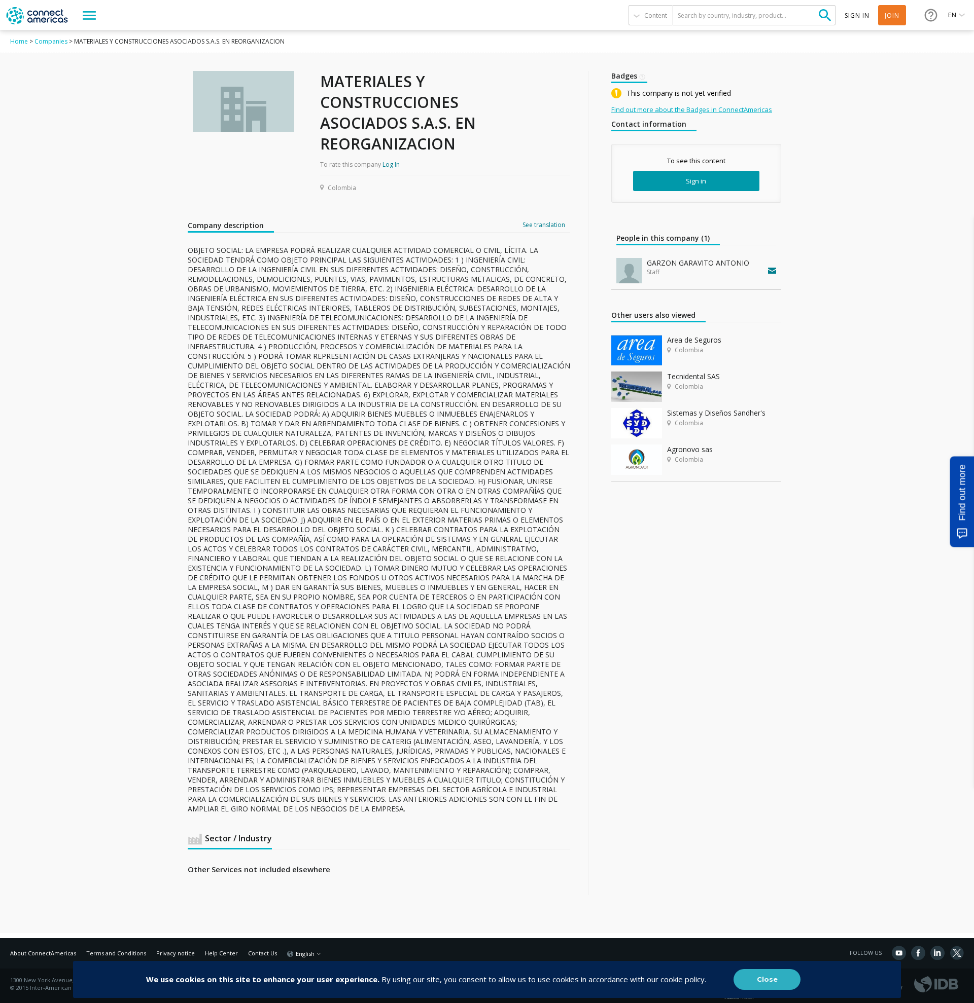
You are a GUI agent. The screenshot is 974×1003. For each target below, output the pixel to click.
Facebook (918, 953)
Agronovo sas (690, 449)
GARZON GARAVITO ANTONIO (698, 263)
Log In (391, 164)
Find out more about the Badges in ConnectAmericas (691, 109)
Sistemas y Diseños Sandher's (716, 413)
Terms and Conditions (116, 953)
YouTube (899, 953)
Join (892, 15)
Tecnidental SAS (693, 376)
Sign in (696, 180)
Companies (50, 41)
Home (19, 41)
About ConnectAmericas (43, 953)
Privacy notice (175, 953)
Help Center (221, 953)
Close (767, 979)
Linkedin (937, 953)
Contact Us (262, 953)
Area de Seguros (694, 340)
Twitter (957, 953)
